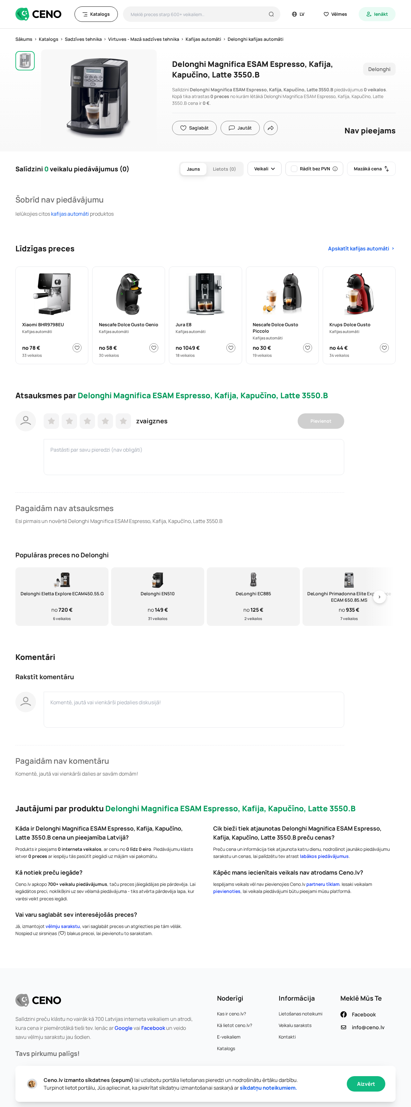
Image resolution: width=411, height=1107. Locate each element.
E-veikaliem (228, 1037)
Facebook (153, 1027)
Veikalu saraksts (295, 1025)
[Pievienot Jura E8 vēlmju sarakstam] (230, 347)
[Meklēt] (271, 14)
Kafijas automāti (70, 213)
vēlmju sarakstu (63, 926)
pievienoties (226, 891)
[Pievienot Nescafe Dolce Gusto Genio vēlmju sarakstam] (153, 347)
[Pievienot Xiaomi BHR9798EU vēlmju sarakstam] (77, 347)
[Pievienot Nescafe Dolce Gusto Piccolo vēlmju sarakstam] (307, 347)
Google (124, 1027)
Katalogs (226, 1048)
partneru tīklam (322, 884)
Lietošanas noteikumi (300, 1014)
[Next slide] (379, 596)
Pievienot (320, 421)
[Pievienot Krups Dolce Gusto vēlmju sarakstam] (384, 347)
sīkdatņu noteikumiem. (268, 1087)
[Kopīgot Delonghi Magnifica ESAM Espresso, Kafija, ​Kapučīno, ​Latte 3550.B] (271, 128)
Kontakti (287, 1037)
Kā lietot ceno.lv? (234, 1025)
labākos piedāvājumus (324, 856)
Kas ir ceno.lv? (231, 1014)
